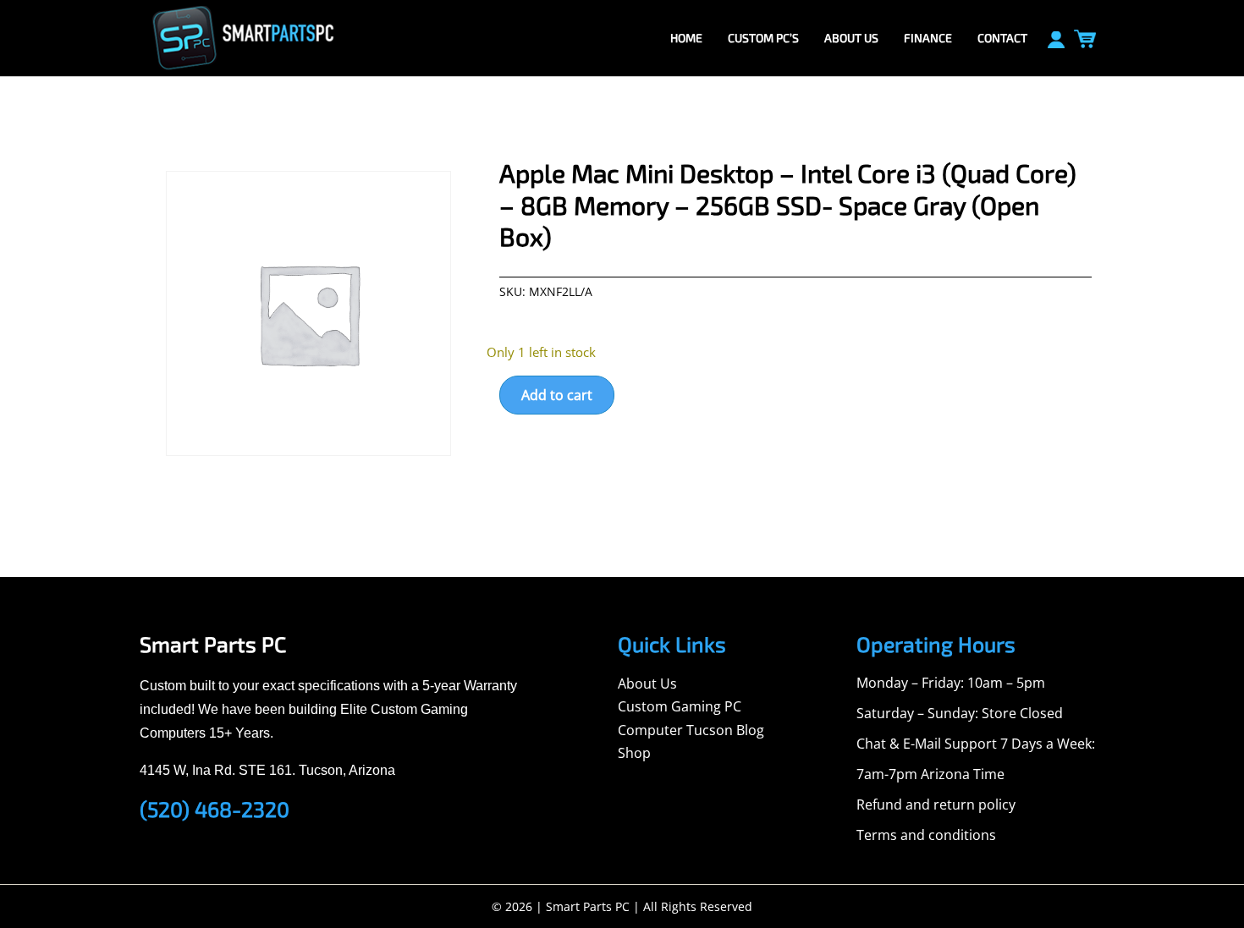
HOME (686, 37)
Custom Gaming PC (679, 706)
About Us (647, 683)
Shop (634, 753)
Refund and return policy (936, 804)
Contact (1002, 37)
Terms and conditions (926, 834)
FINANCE (928, 37)
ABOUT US (851, 37)
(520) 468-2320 (214, 808)
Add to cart (556, 395)
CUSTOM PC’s (763, 37)
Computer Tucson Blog (691, 730)
